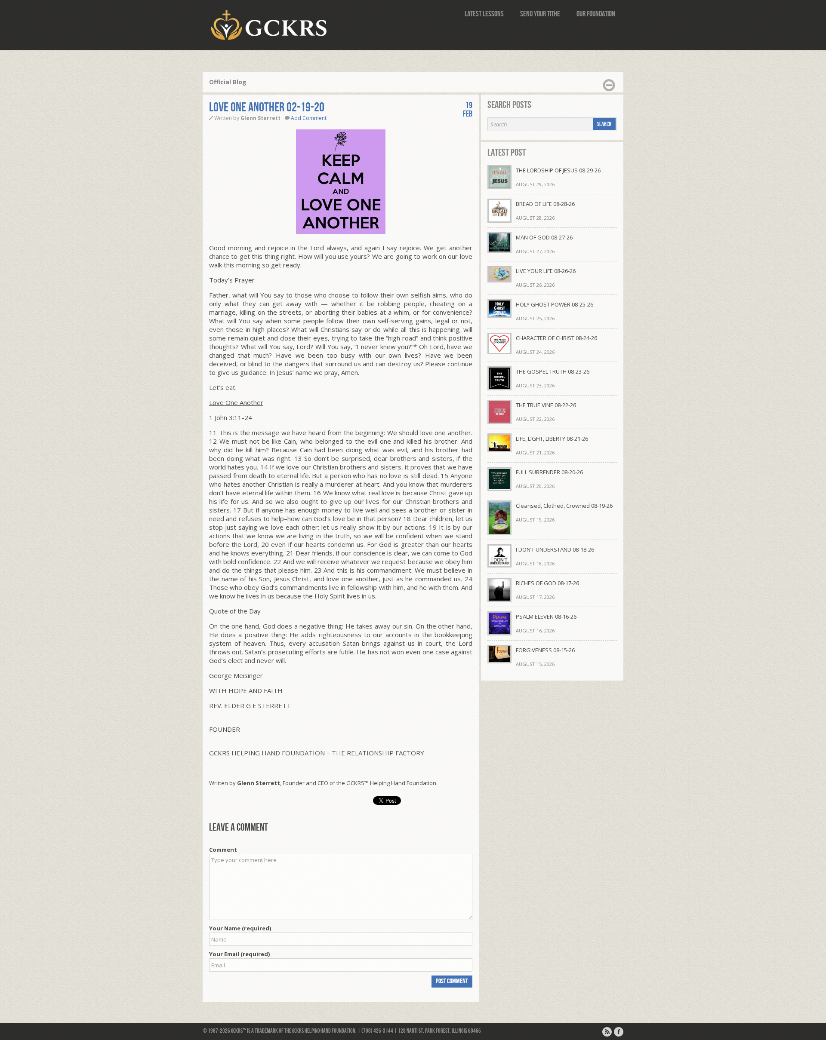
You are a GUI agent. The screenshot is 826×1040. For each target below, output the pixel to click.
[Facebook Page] (618, 1032)
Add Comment (309, 118)
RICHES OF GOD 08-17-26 (547, 583)
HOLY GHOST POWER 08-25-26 (554, 304)
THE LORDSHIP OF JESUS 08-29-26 (558, 170)
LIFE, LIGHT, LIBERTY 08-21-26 (552, 438)
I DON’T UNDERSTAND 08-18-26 (555, 549)
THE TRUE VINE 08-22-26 (546, 405)
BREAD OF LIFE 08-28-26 (545, 204)
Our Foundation (595, 13)
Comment (223, 849)
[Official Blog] (607, 1032)
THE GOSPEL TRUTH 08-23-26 (552, 371)
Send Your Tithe (540, 13)
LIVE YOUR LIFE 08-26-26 (546, 271)
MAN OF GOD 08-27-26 (544, 237)
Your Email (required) (239, 954)
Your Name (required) (240, 928)
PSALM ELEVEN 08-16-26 (546, 616)
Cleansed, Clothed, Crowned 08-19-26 (564, 505)
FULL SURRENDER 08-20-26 (549, 472)
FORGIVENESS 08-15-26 (545, 650)
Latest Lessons (484, 13)
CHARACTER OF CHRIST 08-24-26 (556, 338)
